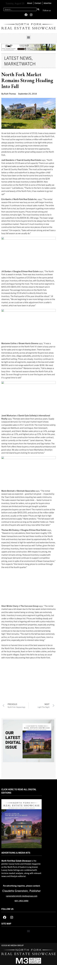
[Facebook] (26, 14)
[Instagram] (31, 14)
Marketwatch (20, 63)
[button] (28, 37)
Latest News (18, 58)
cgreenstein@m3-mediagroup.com (21, 896)
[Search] (38, 9)
